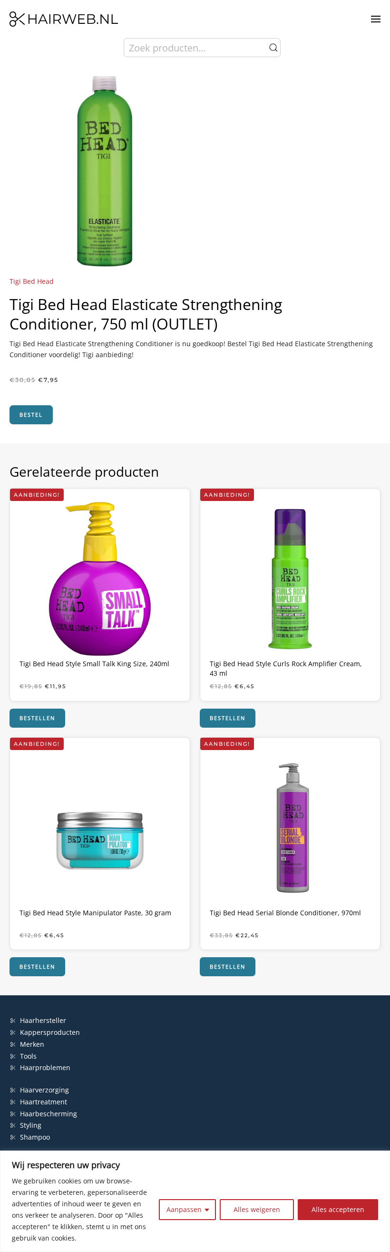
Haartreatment (43, 1101)
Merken (32, 1044)
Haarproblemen (45, 1067)
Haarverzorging (44, 1089)
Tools (28, 1056)
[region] (195, 1201)
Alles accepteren (338, 1209)
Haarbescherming (48, 1113)
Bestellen (37, 717)
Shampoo (35, 1137)
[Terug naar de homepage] (64, 19)
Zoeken (273, 47)
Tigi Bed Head (32, 281)
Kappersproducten (50, 1032)
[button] (375, 19)
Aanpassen (184, 1209)
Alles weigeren (257, 1209)
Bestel (31, 414)
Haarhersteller (43, 1020)
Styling (30, 1125)
